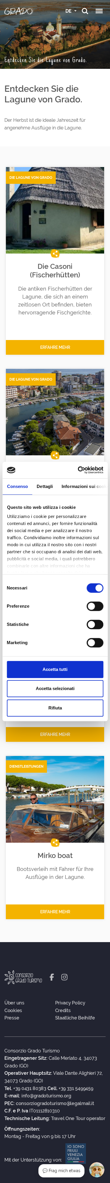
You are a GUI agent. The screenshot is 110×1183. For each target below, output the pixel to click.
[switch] (95, 606)
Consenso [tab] (17, 486)
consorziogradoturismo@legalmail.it (55, 1103)
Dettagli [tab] (45, 486)
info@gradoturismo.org (46, 1096)
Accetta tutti (55, 669)
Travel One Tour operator (78, 1118)
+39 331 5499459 (76, 1088)
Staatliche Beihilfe (75, 1018)
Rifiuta (55, 707)
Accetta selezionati (55, 688)
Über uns (14, 1003)
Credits (63, 1010)
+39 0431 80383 (29, 1088)
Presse (11, 1018)
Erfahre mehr (55, 347)
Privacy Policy (70, 1003)
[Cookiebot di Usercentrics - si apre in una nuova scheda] (78, 470)
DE (69, 11)
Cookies (13, 1010)
